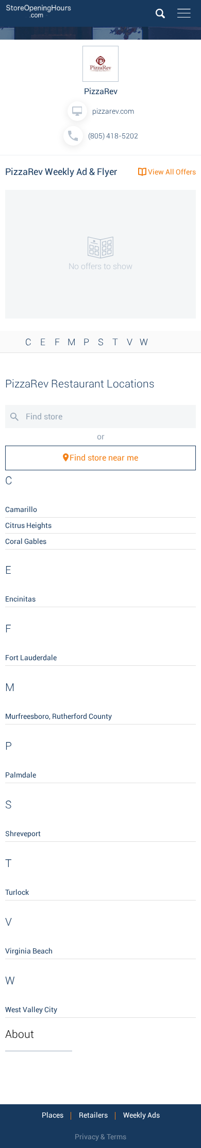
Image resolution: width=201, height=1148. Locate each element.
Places (52, 1115)
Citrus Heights (28, 525)
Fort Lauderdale (31, 658)
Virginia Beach (29, 951)
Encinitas (20, 599)
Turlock (17, 892)
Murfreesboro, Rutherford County (58, 716)
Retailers (93, 1115)
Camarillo (21, 509)
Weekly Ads (141, 1115)
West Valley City (31, 1009)
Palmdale (20, 775)
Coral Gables (25, 541)
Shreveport (23, 833)
